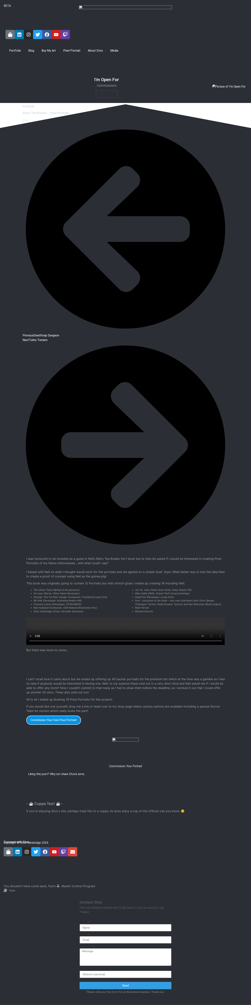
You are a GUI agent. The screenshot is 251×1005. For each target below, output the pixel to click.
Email (83, 934)
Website (85, 969)
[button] (9, 65)
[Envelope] (72, 851)
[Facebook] (46, 34)
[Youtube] (56, 34)
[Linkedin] (19, 34)
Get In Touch (106, 94)
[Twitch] (65, 34)
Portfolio (15, 50)
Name (84, 922)
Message (86, 946)
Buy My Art (49, 50)
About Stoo (95, 50)
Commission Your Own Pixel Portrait (54, 720)
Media (114, 50)
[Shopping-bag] (10, 34)
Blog (31, 50)
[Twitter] (37, 34)
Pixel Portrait (71, 50)
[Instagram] (28, 34)
